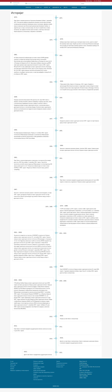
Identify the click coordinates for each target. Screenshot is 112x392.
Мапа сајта (13, 365)
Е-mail (11, 361)
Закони (58, 361)
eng (91, 1)
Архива (12, 368)
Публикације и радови (38, 366)
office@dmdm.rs (88, 372)
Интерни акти (59, 366)
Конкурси (35, 365)
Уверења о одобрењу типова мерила (19, 370)
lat (89, 1)
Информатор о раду (38, 363)
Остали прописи (60, 365)
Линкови (12, 366)
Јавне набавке (37, 368)
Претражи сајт (13, 363)
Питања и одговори (38, 361)
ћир (87, 1)
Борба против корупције (39, 370)
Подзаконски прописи (61, 363)
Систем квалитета (37, 379)
